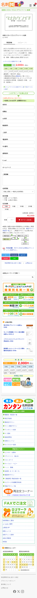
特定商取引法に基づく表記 (13, 263)
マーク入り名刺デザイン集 (13, 61)
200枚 (30, 206)
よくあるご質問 (7, 524)
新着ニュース (7, 531)
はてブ (23, 255)
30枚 (6, 206)
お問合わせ (28, 263)
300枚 (7, 209)
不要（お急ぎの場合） (11, 200)
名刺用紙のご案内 (8, 520)
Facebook (14, 255)
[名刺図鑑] (12, 5)
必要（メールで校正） (11, 198)
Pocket (6, 258)
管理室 (5, 542)
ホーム (7, 87)
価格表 (18, 76)
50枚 (13, 206)
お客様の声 (6, 527)
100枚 (22, 206)
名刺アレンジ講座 (8, 535)
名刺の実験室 (7, 538)
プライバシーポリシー (8, 581)
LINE (14, 258)
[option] (18, 22)
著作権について (6, 584)
